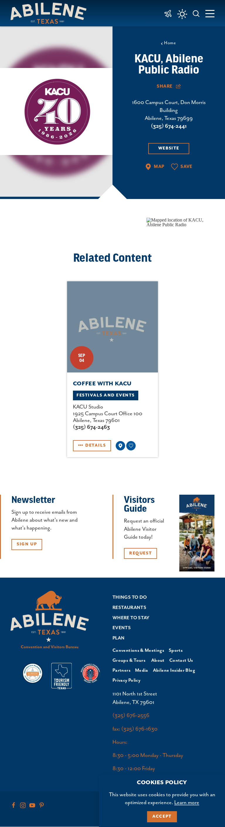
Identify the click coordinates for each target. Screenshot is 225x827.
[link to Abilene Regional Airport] (168, 13)
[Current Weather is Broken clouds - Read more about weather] (182, 14)
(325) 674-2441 (169, 126)
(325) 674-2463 (91, 427)
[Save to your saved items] (131, 445)
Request (140, 553)
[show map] (120, 445)
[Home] (51, 13)
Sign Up (27, 544)
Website (168, 148)
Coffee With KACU (102, 383)
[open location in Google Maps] (180, 221)
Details (95, 445)
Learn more (186, 802)
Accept (162, 816)
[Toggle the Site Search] (196, 13)
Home (170, 42)
